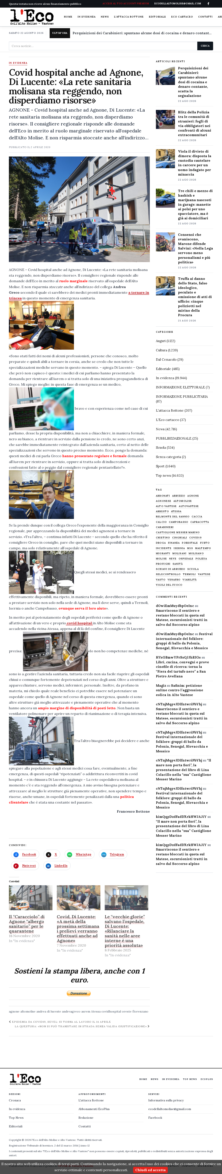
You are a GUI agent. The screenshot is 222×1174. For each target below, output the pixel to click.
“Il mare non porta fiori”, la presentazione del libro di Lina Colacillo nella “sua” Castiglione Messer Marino (183, 769)
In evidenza (87, 16)
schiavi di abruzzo (170, 569)
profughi (163, 564)
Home (68, 16)
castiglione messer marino (178, 532)
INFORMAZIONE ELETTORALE (180, 387)
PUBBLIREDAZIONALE (173, 438)
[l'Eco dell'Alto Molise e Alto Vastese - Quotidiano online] (32, 16)
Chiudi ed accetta (150, 1170)
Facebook (155, 1118)
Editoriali (15, 1126)
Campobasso (178, 522)
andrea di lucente (48, 1011)
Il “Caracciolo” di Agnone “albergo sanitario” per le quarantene (27, 924)
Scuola (161, 447)
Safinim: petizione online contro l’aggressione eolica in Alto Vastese (179, 690)
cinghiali (179, 537)
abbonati (163, 495)
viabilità (190, 579)
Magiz (161, 685)
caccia (197, 516)
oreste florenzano (135, 1011)
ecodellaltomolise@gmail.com (169, 1109)
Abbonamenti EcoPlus (94, 1109)
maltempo (203, 548)
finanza (174, 542)
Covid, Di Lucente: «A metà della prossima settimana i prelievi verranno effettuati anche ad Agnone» (78, 928)
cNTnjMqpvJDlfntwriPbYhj (179, 704)
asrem (85, 1011)
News (105, 16)
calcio (161, 522)
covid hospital (79, 623)
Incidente (163, 548)
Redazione (85, 1118)
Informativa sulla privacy (166, 1100)
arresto (162, 511)
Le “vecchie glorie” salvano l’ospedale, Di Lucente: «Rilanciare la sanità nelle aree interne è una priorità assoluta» (125, 931)
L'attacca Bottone (129, 16)
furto (205, 542)
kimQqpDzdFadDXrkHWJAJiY (181, 817)
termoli (189, 574)
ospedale (186, 558)
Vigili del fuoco (169, 585)
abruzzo (178, 495)
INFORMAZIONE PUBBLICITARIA (182, 397)
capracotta (199, 522)
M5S (190, 548)
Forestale (190, 542)
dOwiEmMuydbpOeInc (175, 606)
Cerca (205, 45)
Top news (163, 475)
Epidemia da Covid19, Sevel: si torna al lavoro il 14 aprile (61, 1021)
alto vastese (166, 506)
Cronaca (15, 1100)
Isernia (179, 548)
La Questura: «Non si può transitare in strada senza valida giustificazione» (81, 1026)
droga (161, 542)
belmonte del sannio (172, 516)
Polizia (201, 558)
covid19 (195, 537)
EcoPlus (207, 1079)
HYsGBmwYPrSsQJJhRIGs (178, 657)
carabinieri (165, 527)
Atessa (96, 1011)
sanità (178, 564)
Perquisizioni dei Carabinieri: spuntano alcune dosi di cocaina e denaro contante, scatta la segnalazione (143, 33)
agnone (14, 1011)
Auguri (161, 341)
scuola (193, 569)
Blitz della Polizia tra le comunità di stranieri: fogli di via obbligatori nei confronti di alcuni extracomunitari (194, 123)
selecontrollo (168, 574)
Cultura (161, 350)
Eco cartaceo (182, 16)
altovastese (189, 506)
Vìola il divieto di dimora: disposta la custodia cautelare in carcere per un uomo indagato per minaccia (194, 162)
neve (172, 558)
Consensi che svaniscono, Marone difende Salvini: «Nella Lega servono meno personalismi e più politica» (195, 248)
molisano (196, 553)
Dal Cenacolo (166, 359)
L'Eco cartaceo (167, 420)
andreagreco (71, 1011)
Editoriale (157, 16)
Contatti (205, 16)
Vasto (160, 579)
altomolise (28, 1011)
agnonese (163, 501)
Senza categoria (168, 457)
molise (161, 558)
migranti (163, 553)
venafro (174, 579)
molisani (179, 553)
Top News (190, 1079)
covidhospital (111, 1011)
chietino (163, 537)
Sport (160, 466)
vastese (204, 574)
